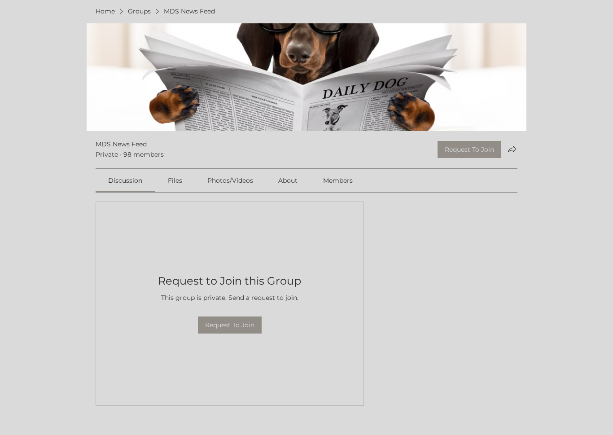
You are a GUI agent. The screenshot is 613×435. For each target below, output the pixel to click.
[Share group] (512, 149)
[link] (125, 180)
